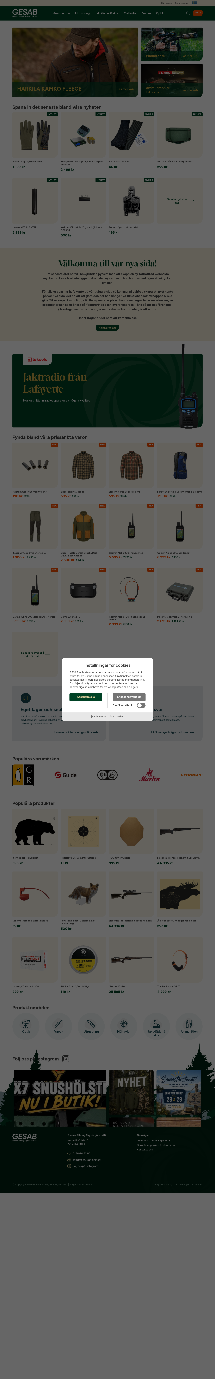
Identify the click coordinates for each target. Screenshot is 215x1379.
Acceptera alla (86, 696)
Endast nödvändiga (129, 696)
